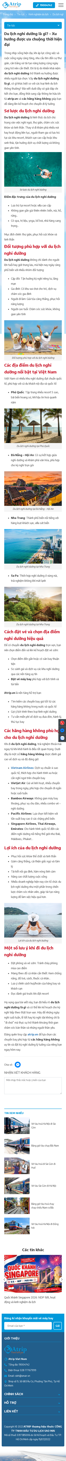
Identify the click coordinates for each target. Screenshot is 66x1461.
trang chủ (8, 14)
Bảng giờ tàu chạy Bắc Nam (45, 1145)
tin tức (21, 14)
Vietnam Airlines (22, 768)
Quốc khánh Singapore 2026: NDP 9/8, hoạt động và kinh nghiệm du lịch (30, 1300)
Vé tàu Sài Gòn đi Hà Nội (43, 1185)
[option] (33, 1279)
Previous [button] (4, 1279)
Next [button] (61, 1279)
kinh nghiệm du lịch (39, 14)
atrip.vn (33, 1034)
